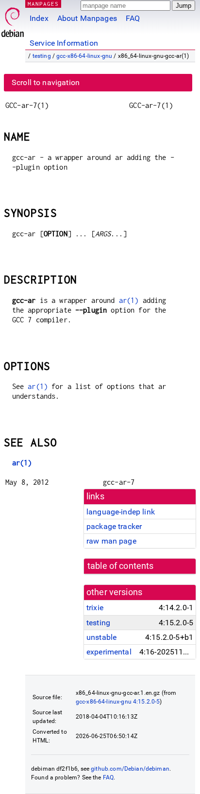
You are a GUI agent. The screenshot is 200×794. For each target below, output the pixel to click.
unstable (101, 637)
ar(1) (129, 300)
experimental (109, 651)
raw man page (111, 541)
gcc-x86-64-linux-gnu (84, 56)
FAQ (133, 18)
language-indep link (120, 511)
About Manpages (87, 18)
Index (39, 18)
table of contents (120, 566)
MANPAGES (43, 3)
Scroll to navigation (46, 82)
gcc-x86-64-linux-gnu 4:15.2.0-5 (118, 701)
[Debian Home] (12, 19)
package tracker (114, 526)
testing (42, 56)
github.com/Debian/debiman (130, 768)
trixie (94, 607)
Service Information (64, 43)
